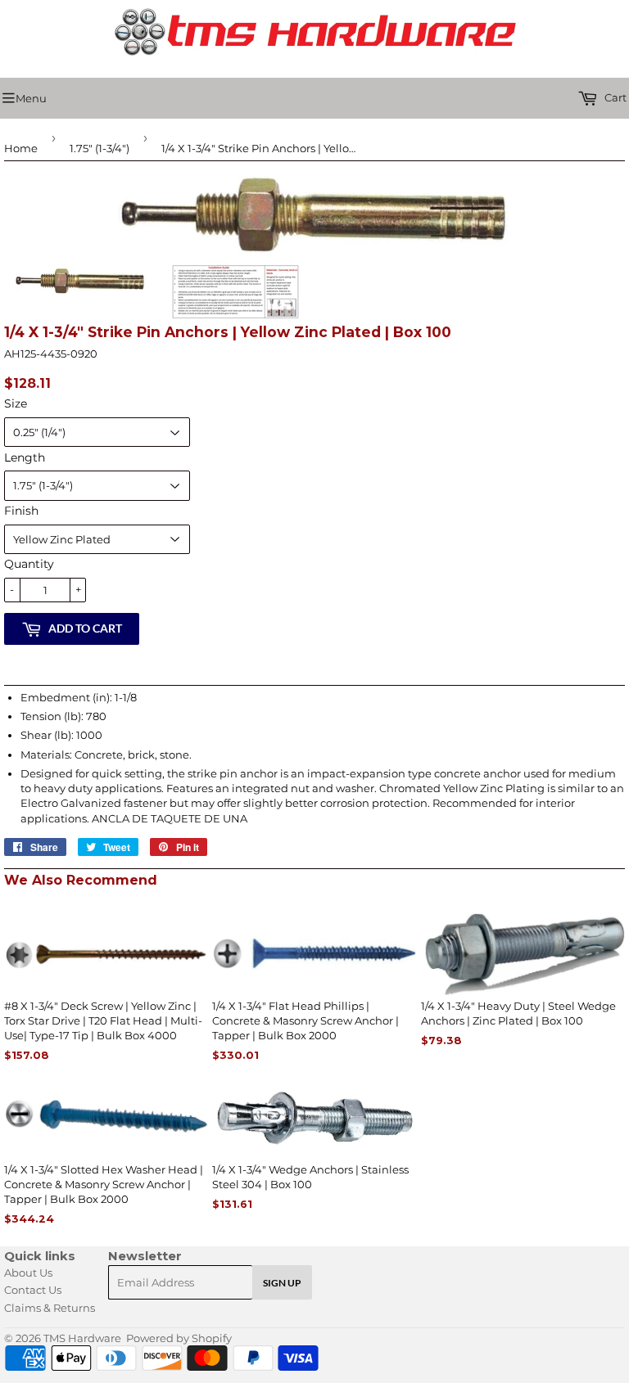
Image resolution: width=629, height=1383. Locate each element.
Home (21, 148)
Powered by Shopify (179, 1338)
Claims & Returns (49, 1307)
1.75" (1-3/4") (99, 148)
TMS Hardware (82, 1338)
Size (15, 403)
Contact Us (32, 1289)
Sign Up (282, 1283)
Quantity (29, 563)
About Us (28, 1272)
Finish (21, 510)
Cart (614, 97)
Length (24, 457)
